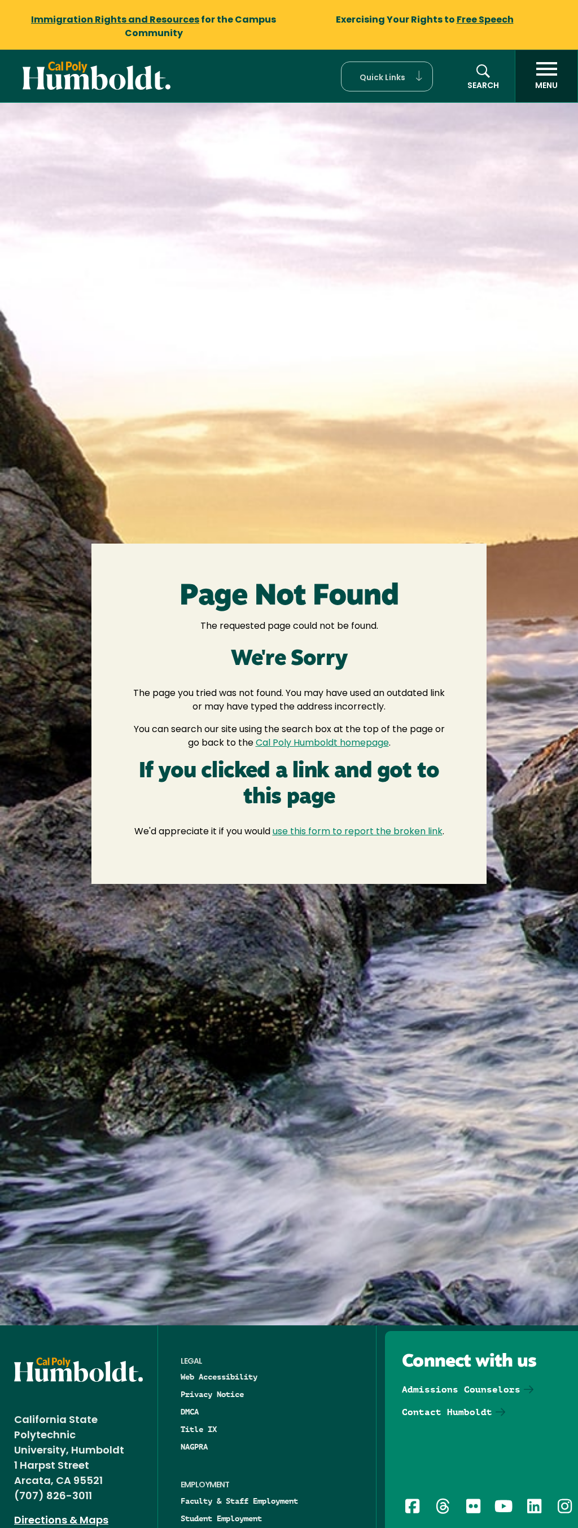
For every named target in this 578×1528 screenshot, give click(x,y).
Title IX (199, 1429)
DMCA (190, 1411)
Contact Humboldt (447, 1412)
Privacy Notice (212, 1394)
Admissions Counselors (461, 1389)
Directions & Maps (61, 1521)
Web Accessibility (219, 1376)
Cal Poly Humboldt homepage (322, 743)
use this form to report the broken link (358, 832)
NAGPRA (194, 1446)
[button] (387, 76)
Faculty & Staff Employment (239, 1500)
